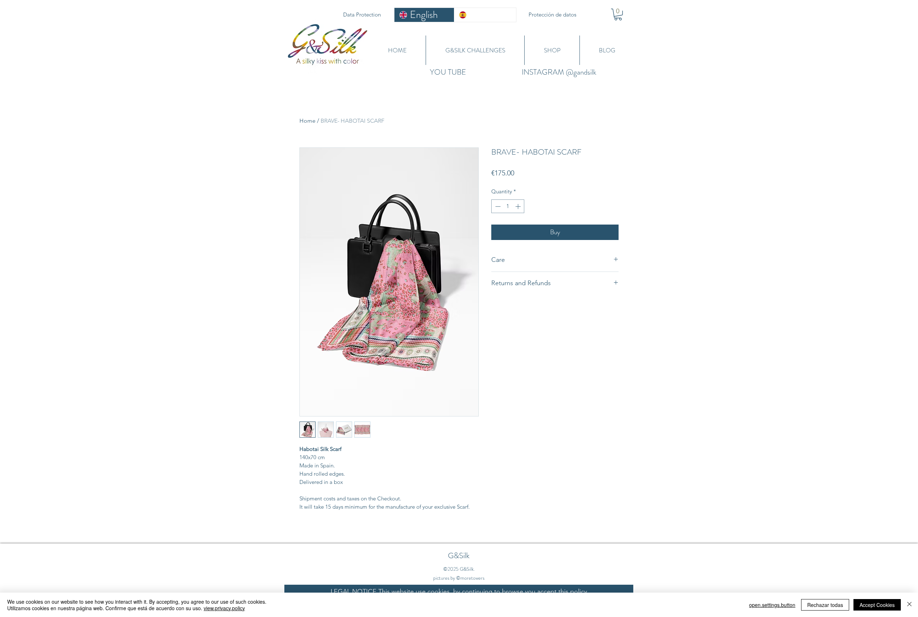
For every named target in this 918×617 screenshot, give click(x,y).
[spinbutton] (508, 206)
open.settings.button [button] (772, 604)
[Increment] (519, 206)
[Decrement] (497, 206)
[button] (618, 14)
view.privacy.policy (224, 608)
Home (307, 120)
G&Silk (458, 555)
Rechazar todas (825, 604)
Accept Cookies (877, 604)
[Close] (909, 604)
